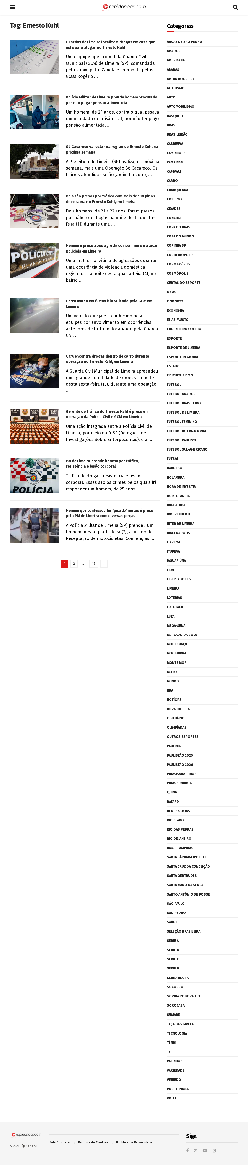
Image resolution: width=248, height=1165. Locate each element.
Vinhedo (174, 1080)
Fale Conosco (59, 1142)
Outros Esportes (183, 737)
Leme (171, 570)
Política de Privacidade (134, 1142)
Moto (172, 672)
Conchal (174, 218)
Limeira (173, 589)
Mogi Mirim (176, 653)
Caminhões (176, 153)
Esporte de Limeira (183, 348)
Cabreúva (175, 144)
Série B (173, 950)
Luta (170, 616)
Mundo (173, 681)
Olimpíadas (176, 727)
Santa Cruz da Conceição (188, 866)
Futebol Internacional (187, 431)
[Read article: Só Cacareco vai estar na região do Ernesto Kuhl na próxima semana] (34, 161)
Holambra (175, 477)
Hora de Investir (181, 487)
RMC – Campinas (180, 848)
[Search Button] (235, 7)
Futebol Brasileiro (184, 403)
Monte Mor (176, 663)
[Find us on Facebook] (187, 1151)
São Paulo (176, 904)
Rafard (173, 802)
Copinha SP (176, 246)
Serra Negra (178, 978)
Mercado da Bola (182, 635)
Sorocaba (176, 1005)
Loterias (174, 598)
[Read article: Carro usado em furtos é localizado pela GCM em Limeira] (34, 315)
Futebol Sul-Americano (187, 450)
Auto (171, 97)
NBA (170, 690)
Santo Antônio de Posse (188, 894)
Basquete (175, 116)
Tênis (171, 1043)
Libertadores (179, 579)
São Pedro (176, 913)
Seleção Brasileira (183, 931)
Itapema (173, 542)
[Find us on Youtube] (205, 1151)
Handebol (175, 468)
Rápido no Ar (28, 1146)
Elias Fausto (178, 320)
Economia (175, 311)
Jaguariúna (176, 561)
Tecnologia (177, 1033)
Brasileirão (177, 134)
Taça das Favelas (181, 1024)
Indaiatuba (176, 505)
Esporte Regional (183, 357)
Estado (173, 366)
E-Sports (175, 301)
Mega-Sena (176, 626)
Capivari (174, 172)
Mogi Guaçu (177, 644)
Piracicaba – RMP (181, 774)
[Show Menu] (12, 7)
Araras (173, 70)
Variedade (176, 1070)
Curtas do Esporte (184, 283)
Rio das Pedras (180, 829)
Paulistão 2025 (180, 755)
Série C (173, 959)
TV (169, 1052)
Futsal (172, 459)
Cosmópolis (178, 273)
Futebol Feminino (182, 422)
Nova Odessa (178, 709)
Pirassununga (179, 783)
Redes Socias (178, 811)
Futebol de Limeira (183, 412)
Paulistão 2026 (180, 765)
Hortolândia (178, 496)
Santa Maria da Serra (185, 885)
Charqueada (177, 190)
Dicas (171, 292)
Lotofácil (175, 607)
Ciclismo (174, 199)
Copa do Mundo (180, 236)
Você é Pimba (178, 1089)
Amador (174, 51)
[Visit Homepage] (124, 7)
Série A (173, 941)
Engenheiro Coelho (184, 329)
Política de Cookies (93, 1142)
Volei (171, 1098)
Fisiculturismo (180, 375)
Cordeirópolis (180, 255)
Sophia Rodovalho (183, 996)
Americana (176, 60)
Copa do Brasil (180, 227)
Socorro (175, 987)
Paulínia (174, 746)
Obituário (176, 718)
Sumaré (173, 1015)
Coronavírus (178, 264)
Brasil (172, 125)
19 (93, 563)
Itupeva (173, 551)
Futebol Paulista (181, 440)
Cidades (174, 209)
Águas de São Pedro (184, 42)
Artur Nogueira (180, 79)
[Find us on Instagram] (214, 1151)
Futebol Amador (181, 394)
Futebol (174, 385)
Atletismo (176, 88)
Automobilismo (180, 107)
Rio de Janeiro (179, 839)
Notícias (174, 700)
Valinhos (175, 1061)
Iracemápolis (178, 533)
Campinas (175, 162)
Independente (179, 514)
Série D (173, 968)
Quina (172, 792)
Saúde (172, 922)
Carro (172, 181)
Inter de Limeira (180, 524)
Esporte (174, 338)
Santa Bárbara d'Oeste (187, 857)
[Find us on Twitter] (196, 1151)
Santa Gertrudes (182, 876)
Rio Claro (175, 820)
